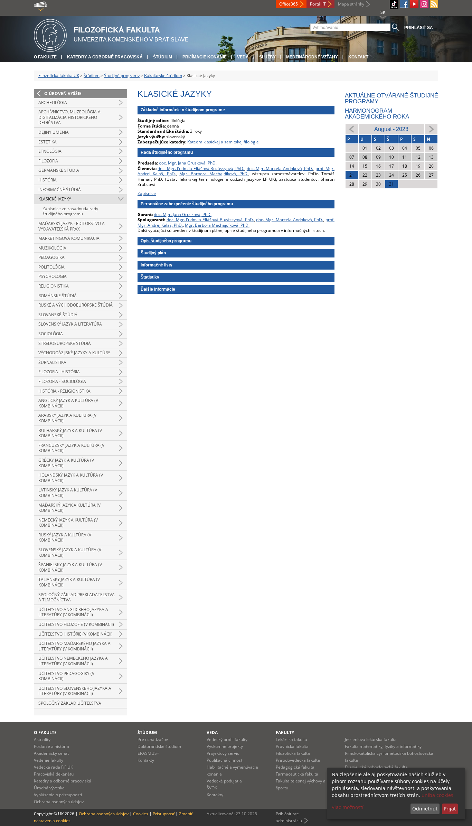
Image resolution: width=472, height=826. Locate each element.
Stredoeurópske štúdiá (64, 343)
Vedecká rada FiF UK (53, 767)
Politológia (51, 267)
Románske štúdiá (57, 296)
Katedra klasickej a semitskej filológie (223, 142)
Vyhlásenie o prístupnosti (58, 795)
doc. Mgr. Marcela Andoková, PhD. (280, 168)
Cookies (140, 814)
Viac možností (348, 807)
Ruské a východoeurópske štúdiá (75, 305)
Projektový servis (223, 753)
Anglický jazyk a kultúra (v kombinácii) (68, 403)
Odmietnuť (424, 808)
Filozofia (48, 161)
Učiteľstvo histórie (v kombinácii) (75, 634)
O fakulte (45, 57)
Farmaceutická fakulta (297, 774)
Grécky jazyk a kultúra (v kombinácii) (66, 463)
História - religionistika (64, 391)
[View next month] (431, 129)
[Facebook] (404, 4)
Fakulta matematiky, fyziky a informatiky (383, 746)
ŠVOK (212, 788)
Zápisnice (147, 193)
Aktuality (42, 739)
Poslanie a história (51, 746)
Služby (267, 57)
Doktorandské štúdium (159, 746)
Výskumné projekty (225, 746)
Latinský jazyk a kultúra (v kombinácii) (67, 492)
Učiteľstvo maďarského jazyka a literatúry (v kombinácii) (74, 646)
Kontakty (146, 760)
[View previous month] (351, 129)
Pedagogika (51, 257)
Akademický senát (51, 753)
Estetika (47, 142)
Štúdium (162, 57)
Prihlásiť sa (418, 27)
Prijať (450, 808)
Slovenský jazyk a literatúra (70, 324)
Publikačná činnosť (224, 760)
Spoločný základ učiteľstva (69, 703)
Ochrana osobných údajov (59, 802)
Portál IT (318, 4)
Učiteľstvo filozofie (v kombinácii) (76, 624)
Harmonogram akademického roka (377, 113)
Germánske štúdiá (58, 170)
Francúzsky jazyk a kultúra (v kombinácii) (71, 448)
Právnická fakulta (292, 746)
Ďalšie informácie (158, 289)
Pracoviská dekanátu (54, 774)
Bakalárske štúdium (163, 75)
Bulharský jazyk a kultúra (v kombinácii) (70, 433)
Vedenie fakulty (48, 760)
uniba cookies (437, 795)
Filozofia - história (59, 372)
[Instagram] (424, 4)
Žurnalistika (52, 362)
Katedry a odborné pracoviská (105, 57)
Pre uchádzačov (153, 739)
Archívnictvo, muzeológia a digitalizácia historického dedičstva (69, 117)
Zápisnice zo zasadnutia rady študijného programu (70, 211)
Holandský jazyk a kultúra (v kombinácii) (70, 478)
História (47, 180)
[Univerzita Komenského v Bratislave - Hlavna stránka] (50, 34)
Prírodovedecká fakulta (298, 760)
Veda (243, 57)
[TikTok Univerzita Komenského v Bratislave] (394, 4)
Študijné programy (122, 75)
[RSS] (434, 4)
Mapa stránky (351, 4)
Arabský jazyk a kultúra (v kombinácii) (67, 418)
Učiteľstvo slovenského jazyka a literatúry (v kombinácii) (74, 691)
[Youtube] (414, 4)
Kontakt (358, 57)
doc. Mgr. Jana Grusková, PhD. (188, 163)
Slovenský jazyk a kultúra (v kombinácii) (69, 552)
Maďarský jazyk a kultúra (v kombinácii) (69, 508)
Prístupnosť (163, 814)
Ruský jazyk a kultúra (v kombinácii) (64, 537)
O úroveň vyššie (63, 93)
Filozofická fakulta (293, 753)
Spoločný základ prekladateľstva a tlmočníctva (76, 597)
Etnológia (50, 151)
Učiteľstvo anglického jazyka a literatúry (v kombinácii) (73, 612)
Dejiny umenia (53, 132)
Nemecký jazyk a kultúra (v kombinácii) (68, 522)
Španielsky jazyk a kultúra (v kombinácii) (70, 567)
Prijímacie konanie (204, 57)
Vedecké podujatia (224, 781)
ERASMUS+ (148, 753)
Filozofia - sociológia (62, 381)
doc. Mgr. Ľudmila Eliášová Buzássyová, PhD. (201, 168)
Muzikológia (52, 248)
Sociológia (50, 334)
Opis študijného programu (166, 240)
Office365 (288, 4)
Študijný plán (153, 253)
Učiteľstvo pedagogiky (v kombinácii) (66, 676)
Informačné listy (156, 265)
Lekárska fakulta (291, 739)
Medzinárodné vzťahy (312, 57)
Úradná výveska (49, 788)
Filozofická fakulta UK (58, 75)
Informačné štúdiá (59, 190)
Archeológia (52, 102)
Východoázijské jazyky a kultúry (74, 353)
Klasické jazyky (54, 199)
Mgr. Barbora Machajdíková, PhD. (213, 174)
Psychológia (52, 276)
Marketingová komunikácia (69, 238)
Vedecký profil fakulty (227, 739)
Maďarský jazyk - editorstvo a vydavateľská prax (71, 226)
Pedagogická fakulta (295, 767)
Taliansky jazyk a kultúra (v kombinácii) (69, 582)
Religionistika (53, 286)
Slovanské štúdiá (57, 315)
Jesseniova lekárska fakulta (371, 739)
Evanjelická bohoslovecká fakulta (376, 767)
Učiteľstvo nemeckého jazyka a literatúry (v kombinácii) (73, 661)
